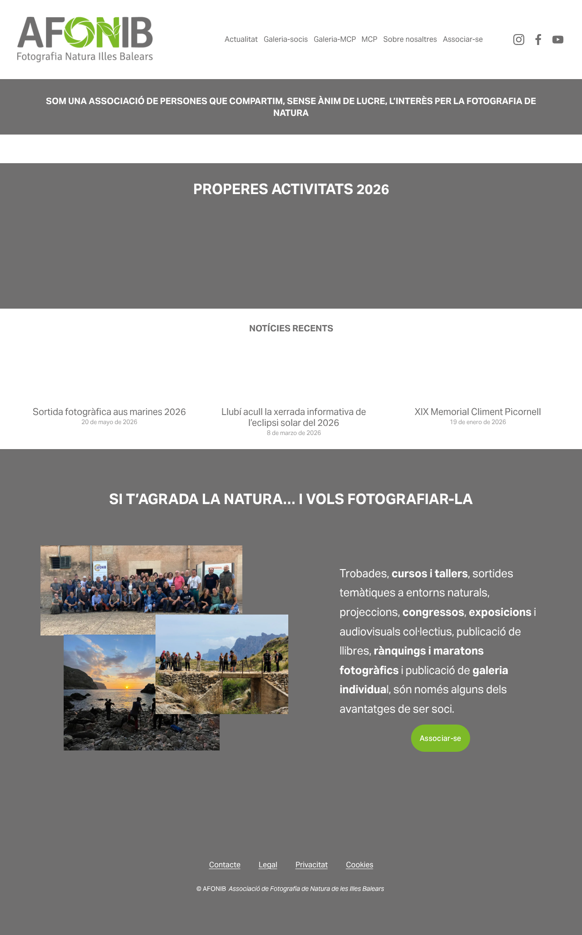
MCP (369, 39)
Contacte (225, 865)
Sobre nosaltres (410, 39)
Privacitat (312, 865)
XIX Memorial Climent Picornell (478, 412)
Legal (268, 865)
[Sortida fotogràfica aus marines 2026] (109, 396)
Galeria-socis (286, 39)
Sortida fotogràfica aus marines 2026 (109, 412)
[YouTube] (558, 39)
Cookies (359, 865)
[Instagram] (519, 39)
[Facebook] (538, 39)
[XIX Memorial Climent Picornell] (478, 396)
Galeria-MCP (335, 39)
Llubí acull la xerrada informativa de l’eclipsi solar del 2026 (293, 417)
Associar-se (463, 39)
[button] (387, 241)
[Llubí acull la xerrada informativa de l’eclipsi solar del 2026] (294, 396)
